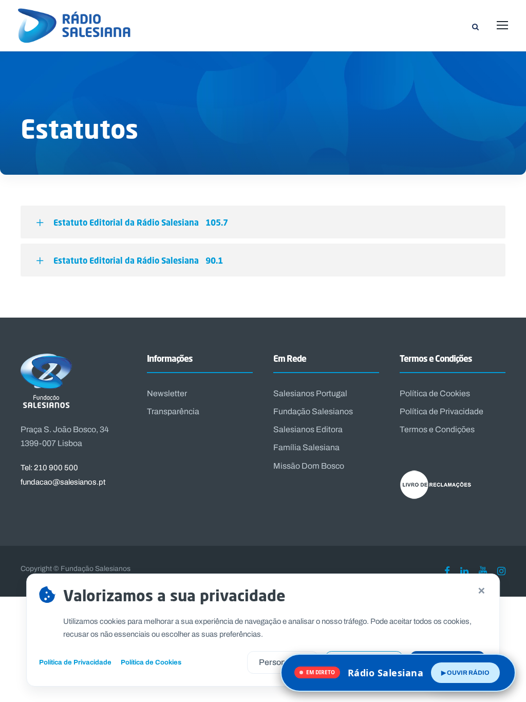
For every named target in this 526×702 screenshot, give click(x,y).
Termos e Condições (437, 429)
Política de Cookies (435, 393)
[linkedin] (464, 571)
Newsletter (167, 393)
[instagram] (501, 571)
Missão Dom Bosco (308, 466)
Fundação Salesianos (313, 411)
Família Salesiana (306, 447)
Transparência (173, 411)
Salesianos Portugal (310, 393)
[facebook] (447, 571)
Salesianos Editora (308, 429)
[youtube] (483, 571)
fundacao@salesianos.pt (63, 482)
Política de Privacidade (441, 411)
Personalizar (282, 662)
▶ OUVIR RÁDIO (465, 672)
